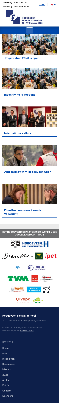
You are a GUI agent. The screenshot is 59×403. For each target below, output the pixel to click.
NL (42, 4)
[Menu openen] (29, 30)
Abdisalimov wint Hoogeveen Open (27, 171)
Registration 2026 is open (22, 58)
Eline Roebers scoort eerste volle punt (22, 212)
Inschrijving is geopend (20, 94)
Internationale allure (17, 133)
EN (53, 4)
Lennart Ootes (27, 330)
